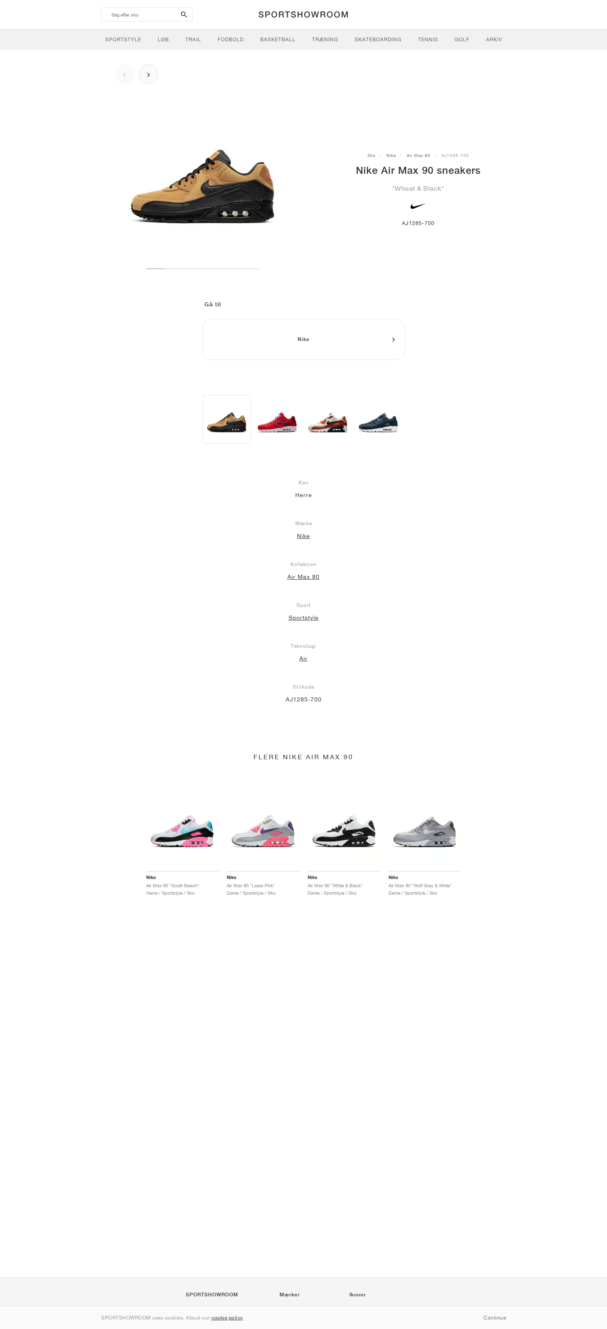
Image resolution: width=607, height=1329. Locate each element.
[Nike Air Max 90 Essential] (277, 419)
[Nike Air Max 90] (226, 419)
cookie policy (227, 1318)
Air (303, 658)
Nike (391, 155)
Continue (495, 1318)
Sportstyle (304, 617)
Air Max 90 (419, 155)
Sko (372, 155)
